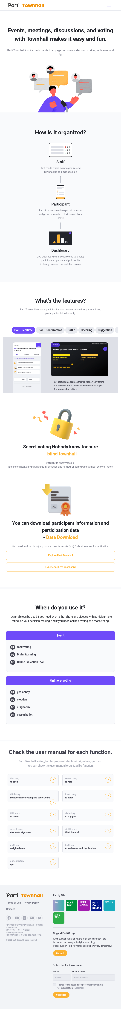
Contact (10, 909)
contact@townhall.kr (14, 932)
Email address (78, 971)
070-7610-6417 (17, 930)
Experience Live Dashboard (60, 567)
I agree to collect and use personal (80, 986)
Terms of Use (13, 902)
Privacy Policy (31, 902)
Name (56, 971)
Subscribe (61, 995)
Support (60, 953)
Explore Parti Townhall (60, 555)
